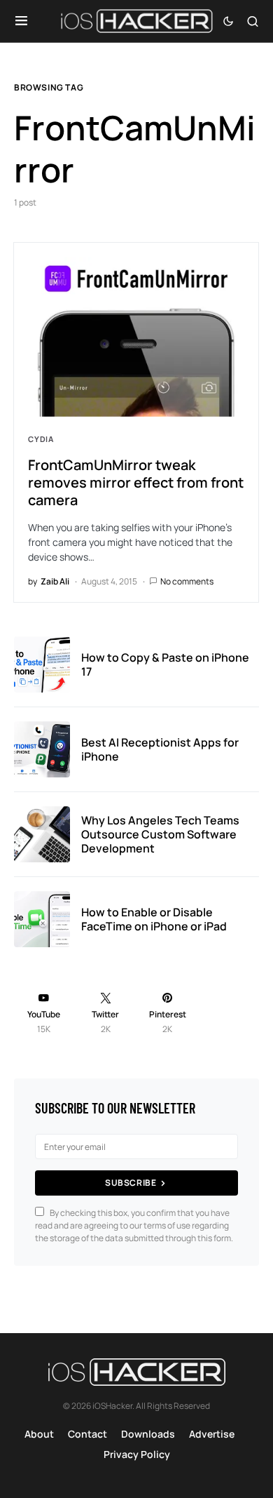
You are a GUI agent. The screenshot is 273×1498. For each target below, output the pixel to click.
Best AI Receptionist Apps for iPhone (160, 749)
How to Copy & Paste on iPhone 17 (165, 664)
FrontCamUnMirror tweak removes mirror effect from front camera (136, 482)
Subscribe (130, 1183)
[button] (21, 21)
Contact (87, 1433)
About (39, 1433)
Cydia (41, 439)
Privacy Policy (137, 1454)
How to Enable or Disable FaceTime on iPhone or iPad (154, 919)
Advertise (211, 1433)
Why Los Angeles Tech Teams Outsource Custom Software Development (160, 834)
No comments (187, 581)
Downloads (148, 1433)
